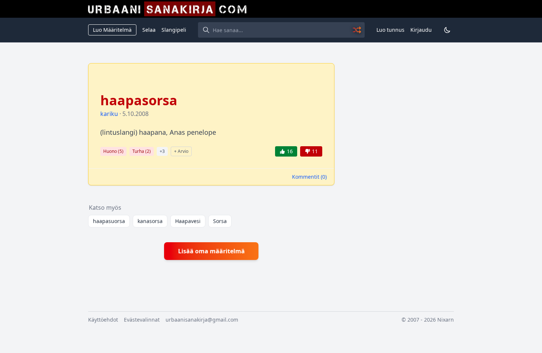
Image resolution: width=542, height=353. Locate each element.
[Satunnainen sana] (357, 29)
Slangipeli (173, 29)
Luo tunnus (390, 29)
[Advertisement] (398, 174)
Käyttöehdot (103, 319)
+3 (162, 151)
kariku (109, 114)
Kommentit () (309, 176)
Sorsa (220, 221)
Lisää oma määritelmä (211, 251)
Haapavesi (188, 221)
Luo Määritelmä (112, 29)
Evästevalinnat (142, 319)
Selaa (149, 29)
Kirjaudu (421, 29)
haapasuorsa (109, 221)
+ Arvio (181, 151)
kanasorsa (150, 221)
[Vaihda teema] (447, 30)
